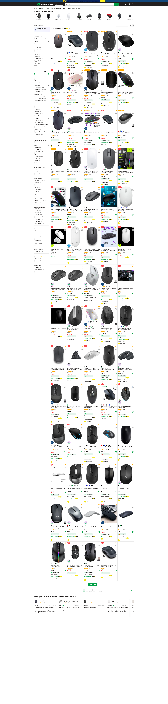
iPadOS (37, 187)
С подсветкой (39, 134)
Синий (37, 160)
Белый (38, 147)
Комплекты (38, 198)
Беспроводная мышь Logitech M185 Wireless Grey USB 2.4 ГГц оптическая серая (108, 566)
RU (120, 4)
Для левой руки (40, 126)
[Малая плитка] (133, 25)
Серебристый (39, 156)
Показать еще (37, 65)
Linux (37, 191)
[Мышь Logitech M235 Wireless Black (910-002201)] (75, 514)
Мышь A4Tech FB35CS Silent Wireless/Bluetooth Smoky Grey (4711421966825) (74, 488)
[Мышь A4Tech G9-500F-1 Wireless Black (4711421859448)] (92, 552)
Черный (38, 162)
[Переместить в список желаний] (65, 32)
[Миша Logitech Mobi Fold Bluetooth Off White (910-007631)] (92, 514)
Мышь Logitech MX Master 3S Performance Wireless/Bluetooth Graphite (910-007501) (125, 369)
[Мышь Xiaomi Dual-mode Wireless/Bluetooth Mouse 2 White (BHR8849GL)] (133, 601)
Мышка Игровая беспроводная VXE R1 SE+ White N (125, 250)
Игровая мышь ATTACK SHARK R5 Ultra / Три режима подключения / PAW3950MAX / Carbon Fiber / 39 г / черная (75, 566)
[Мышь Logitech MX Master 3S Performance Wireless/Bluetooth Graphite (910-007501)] (126, 355)
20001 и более (39, 223)
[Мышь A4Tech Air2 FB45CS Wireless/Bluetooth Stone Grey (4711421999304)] (58, 434)
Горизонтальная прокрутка (42, 124)
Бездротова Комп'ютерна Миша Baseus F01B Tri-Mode (57, 54)
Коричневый (39, 151)
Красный (38, 153)
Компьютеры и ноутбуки (41, 8)
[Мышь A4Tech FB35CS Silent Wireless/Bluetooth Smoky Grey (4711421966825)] (75, 474)
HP (37, 52)
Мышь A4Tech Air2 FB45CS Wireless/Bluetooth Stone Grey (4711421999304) (57, 447)
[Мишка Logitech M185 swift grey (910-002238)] (109, 120)
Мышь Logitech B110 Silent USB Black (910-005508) (126, 447)
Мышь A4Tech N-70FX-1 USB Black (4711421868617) (58, 93)
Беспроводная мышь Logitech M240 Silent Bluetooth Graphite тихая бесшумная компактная (58, 369)
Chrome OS (39, 189)
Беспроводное (39, 87)
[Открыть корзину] (133, 4)
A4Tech (38, 49)
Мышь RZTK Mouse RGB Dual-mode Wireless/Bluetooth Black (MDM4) (125, 93)
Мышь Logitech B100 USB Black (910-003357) (58, 133)
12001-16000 (39, 219)
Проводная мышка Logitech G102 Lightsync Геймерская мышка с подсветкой (74, 447)
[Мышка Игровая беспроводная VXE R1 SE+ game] (58, 315)
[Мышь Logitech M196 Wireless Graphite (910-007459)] (109, 158)
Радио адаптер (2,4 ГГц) (41, 115)
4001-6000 (38, 212)
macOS (38, 182)
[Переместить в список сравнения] (65, 34)
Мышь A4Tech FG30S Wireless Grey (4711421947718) (108, 289)
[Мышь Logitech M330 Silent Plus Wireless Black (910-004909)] (126, 474)
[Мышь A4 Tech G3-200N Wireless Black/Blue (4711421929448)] (109, 434)
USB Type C (39, 113)
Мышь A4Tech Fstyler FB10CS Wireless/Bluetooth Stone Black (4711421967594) (91, 488)
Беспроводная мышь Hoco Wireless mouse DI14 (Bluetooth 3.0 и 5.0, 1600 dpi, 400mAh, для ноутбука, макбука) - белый (58, 488)
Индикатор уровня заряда (41, 131)
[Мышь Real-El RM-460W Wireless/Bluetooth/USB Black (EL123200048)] (109, 355)
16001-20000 (39, 221)
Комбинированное (40, 89)
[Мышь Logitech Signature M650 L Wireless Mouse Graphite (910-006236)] (58, 275)
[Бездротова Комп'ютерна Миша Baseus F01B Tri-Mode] (58, 41)
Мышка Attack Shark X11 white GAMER (57, 250)
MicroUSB (38, 111)
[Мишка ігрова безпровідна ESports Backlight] (126, 275)
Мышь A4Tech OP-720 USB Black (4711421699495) (91, 407)
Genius (38, 60)
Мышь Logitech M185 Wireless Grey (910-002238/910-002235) (75, 54)
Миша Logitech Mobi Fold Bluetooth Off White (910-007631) (91, 527)
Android (38, 184)
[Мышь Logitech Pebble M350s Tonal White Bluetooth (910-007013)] (75, 236)
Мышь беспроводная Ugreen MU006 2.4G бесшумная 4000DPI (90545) (109, 407)
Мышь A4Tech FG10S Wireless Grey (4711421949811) (58, 407)
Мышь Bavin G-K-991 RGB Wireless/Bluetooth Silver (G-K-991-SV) (91, 369)
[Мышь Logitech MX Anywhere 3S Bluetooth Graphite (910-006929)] (75, 120)
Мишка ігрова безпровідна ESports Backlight (125, 289)
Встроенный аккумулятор (42, 140)
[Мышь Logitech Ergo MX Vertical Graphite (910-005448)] (75, 315)
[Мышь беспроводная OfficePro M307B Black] (75, 393)
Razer (37, 51)
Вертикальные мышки (41, 200)
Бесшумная (39, 122)
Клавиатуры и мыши (66, 8)
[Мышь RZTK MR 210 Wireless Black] (109, 41)
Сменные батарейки (41, 142)
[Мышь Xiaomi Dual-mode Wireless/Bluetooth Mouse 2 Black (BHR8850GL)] (75, 196)
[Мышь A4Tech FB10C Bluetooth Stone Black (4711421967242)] (126, 315)
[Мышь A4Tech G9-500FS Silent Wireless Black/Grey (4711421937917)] (92, 79)
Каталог (60, 4)
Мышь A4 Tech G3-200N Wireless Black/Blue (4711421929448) (108, 447)
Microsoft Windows (40, 180)
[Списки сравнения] (129, 4)
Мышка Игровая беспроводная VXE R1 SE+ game (58, 329)
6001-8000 (38, 214)
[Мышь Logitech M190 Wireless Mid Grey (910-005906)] (126, 120)
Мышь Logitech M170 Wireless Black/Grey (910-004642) (107, 93)
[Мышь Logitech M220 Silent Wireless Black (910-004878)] (58, 514)
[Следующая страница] (131, 590)
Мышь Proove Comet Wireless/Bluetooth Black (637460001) (56, 566)
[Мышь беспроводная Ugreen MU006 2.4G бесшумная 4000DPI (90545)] (109, 393)
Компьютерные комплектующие (54, 8)
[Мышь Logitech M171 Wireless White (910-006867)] (126, 196)
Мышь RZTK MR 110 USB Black (73, 171)
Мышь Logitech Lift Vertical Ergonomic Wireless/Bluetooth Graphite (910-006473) (107, 329)
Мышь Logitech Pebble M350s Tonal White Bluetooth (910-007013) (74, 250)
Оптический (39, 230)
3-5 (37, 173)
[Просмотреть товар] (67, 52)
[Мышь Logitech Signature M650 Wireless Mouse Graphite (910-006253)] (75, 275)
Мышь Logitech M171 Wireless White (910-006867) (125, 210)
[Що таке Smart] (68, 28)
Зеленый (38, 149)
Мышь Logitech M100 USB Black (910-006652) (91, 210)
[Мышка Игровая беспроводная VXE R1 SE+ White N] (126, 236)
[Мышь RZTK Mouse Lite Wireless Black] (58, 158)
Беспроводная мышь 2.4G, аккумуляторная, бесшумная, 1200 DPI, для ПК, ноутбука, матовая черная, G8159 (108, 527)
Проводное (39, 91)
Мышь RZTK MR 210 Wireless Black (108, 53)
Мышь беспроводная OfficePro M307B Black (73, 407)
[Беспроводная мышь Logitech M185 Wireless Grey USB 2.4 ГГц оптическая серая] (109, 552)
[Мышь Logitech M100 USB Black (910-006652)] (92, 196)
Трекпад (37, 204)
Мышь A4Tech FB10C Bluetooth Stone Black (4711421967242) (124, 329)
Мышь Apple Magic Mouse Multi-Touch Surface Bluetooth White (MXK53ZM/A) (91, 172)
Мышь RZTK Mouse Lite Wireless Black (58, 172)
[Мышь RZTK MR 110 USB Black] (75, 158)
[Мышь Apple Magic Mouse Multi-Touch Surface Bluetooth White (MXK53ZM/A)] (92, 158)
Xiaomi (37, 54)
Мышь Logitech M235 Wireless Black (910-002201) (75, 527)
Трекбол (37, 202)
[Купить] (65, 59)
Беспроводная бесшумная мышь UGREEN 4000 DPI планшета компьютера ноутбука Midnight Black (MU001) (125, 527)
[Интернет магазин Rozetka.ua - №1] (45, 4)
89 (100, 590)
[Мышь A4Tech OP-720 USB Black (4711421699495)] (92, 393)
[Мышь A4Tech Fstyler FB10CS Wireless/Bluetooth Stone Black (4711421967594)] (92, 474)
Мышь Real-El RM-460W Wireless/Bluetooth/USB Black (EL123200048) (107, 369)
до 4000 (38, 210)
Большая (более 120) (41, 100)
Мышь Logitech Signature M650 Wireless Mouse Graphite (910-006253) (74, 289)
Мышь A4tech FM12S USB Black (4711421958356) (91, 447)
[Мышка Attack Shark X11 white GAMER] (58, 236)
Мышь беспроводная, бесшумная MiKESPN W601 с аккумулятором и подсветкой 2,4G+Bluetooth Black (125, 407)
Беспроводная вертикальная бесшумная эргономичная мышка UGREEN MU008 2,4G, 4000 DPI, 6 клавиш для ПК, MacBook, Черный (74, 369)
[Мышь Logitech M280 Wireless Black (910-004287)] (126, 41)
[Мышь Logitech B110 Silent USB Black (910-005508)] (126, 434)
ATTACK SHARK (39, 58)
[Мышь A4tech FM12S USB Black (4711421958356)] (92, 434)
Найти (116, 4)
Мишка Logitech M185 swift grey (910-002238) (108, 133)
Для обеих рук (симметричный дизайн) (41, 129)
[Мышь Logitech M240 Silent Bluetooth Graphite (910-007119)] (92, 41)
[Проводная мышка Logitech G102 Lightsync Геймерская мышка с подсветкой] (75, 434)
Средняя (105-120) (40, 98)
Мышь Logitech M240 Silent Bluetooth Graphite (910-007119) (91, 54)
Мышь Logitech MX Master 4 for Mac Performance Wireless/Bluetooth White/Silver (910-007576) (92, 289)
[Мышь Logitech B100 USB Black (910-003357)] (58, 120)
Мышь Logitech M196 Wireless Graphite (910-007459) (107, 172)
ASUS (37, 56)
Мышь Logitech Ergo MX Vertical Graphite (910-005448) (74, 329)
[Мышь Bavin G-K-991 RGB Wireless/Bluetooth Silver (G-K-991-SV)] (92, 355)
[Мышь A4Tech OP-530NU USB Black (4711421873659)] (109, 474)
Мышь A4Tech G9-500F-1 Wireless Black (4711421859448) (91, 566)
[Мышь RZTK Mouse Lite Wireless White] (109, 601)
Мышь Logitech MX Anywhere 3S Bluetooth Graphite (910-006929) (74, 133)
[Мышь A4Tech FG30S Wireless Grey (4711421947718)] (109, 275)
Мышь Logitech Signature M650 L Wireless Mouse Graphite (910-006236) (58, 289)
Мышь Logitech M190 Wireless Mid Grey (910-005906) (125, 133)
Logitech (38, 47)
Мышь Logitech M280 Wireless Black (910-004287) (126, 54)
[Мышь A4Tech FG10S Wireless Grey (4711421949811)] (58, 393)
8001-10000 (39, 216)
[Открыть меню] (35, 4)
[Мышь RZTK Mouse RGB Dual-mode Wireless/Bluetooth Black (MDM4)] (126, 79)
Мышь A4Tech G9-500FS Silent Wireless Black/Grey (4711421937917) (92, 93)
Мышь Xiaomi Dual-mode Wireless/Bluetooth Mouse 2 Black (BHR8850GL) (74, 210)
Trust (37, 63)
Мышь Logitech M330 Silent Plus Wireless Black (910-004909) (125, 488)
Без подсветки (39, 120)
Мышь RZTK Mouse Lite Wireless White (119, 601)
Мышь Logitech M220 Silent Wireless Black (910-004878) (58, 527)
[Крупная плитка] (130, 25)
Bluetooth (38, 106)
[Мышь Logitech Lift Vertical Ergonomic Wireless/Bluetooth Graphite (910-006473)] (109, 315)
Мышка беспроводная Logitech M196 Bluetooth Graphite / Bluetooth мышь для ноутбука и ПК (92, 250)
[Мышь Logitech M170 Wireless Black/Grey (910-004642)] (109, 79)
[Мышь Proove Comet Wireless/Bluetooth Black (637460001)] (58, 552)
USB (37, 109)
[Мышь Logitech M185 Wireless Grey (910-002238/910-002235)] (75, 41)
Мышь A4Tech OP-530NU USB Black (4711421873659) (108, 488)
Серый (37, 158)
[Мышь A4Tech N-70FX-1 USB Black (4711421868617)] (58, 79)
